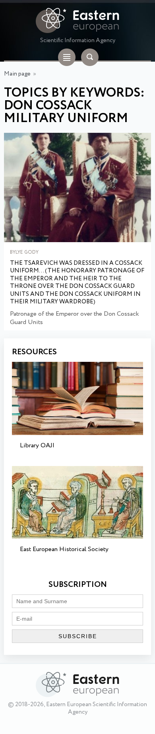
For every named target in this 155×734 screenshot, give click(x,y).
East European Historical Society (64, 549)
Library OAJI (37, 445)
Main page (17, 74)
